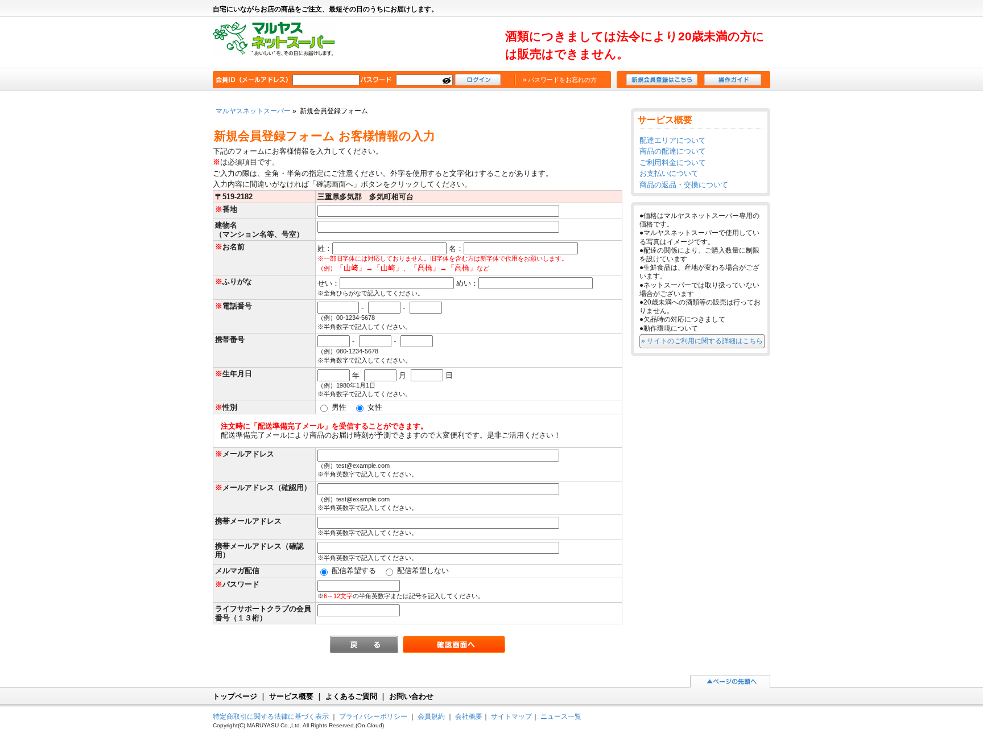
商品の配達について (672, 151)
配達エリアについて (672, 140)
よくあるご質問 (351, 696)
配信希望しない (422, 570)
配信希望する (352, 570)
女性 (373, 407)
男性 (337, 407)
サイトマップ (511, 716)
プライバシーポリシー (373, 716)
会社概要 (468, 716)
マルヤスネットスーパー (253, 110)
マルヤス (279, 43)
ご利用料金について (672, 162)
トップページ (235, 696)
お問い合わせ (411, 696)
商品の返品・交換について (683, 184)
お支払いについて (669, 173)
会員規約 (431, 716)
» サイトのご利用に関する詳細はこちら (702, 340)
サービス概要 (291, 696)
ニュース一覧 (560, 716)
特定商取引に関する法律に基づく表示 (271, 716)
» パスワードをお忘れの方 (560, 79)
